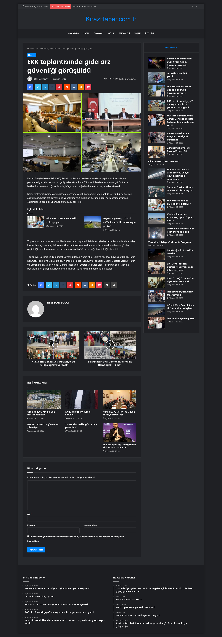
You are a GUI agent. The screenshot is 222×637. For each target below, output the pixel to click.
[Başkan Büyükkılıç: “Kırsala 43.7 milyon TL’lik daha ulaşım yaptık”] (92, 222)
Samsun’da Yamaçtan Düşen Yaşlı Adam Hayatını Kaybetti (179, 62)
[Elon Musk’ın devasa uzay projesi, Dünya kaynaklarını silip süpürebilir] (156, 173)
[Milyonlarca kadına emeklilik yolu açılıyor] (35, 222)
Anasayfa (73, 33)
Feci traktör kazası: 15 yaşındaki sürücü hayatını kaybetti (99, 6)
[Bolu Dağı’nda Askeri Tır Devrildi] (156, 254)
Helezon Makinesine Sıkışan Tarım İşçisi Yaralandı (178, 136)
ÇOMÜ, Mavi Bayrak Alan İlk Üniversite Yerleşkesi (180, 307)
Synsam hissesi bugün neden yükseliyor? (81, 426)
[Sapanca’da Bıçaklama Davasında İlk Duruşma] (156, 191)
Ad (29, 514)
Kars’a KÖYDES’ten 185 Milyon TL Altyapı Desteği (119, 413)
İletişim (149, 33)
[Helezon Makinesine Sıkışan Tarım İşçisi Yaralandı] (156, 137)
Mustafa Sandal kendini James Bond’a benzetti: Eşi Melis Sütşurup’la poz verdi (180, 120)
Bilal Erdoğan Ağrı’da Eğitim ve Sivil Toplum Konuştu (119, 446)
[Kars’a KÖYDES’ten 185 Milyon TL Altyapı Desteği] (119, 399)
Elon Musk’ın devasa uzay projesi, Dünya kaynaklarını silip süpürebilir (178, 174)
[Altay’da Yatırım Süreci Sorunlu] (81, 399)
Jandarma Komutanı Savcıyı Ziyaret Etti (178, 149)
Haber (86, 33)
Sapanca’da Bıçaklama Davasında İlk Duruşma (180, 189)
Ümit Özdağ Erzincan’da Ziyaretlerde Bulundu (180, 280)
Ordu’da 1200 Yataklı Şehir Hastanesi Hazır (41, 413)
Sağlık (110, 33)
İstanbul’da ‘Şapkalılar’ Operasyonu (180, 293)
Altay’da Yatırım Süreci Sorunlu (77, 413)
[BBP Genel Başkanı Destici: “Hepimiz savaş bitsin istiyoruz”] (156, 268)
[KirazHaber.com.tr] (111, 19)
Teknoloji (124, 33)
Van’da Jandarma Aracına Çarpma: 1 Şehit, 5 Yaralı (180, 217)
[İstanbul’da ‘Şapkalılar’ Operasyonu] (156, 296)
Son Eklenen (171, 47)
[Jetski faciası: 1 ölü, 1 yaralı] (156, 77)
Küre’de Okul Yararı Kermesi (163, 161)
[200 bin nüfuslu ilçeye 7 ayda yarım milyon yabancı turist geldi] (156, 105)
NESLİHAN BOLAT (40, 79)
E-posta (31, 525)
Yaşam (137, 33)
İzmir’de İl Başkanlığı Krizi (181, 318)
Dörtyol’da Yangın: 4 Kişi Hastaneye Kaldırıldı (180, 230)
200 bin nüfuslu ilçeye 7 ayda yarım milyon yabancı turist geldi (180, 104)
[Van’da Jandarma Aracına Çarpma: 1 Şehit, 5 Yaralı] (156, 218)
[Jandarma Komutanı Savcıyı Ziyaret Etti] (156, 152)
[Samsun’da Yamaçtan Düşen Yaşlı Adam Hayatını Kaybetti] (156, 63)
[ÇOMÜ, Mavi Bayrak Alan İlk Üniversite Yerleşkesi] (156, 309)
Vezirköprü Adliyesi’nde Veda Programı (169, 242)
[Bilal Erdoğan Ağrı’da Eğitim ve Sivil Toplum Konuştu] (119, 432)
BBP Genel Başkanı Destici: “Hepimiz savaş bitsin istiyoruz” (180, 267)
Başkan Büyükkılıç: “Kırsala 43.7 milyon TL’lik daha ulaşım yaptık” (119, 222)
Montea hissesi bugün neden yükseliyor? (43, 426)
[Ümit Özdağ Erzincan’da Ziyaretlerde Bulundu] (156, 282)
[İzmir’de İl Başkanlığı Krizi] (156, 322)
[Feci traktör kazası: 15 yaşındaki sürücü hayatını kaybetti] (156, 90)
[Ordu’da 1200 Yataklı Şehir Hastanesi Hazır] (44, 399)
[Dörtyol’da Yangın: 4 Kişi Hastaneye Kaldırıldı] (156, 232)
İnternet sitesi (90, 525)
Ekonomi (98, 33)
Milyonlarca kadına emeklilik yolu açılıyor (179, 202)
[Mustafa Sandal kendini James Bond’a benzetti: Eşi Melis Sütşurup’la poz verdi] (156, 120)
